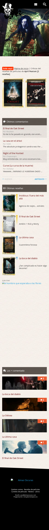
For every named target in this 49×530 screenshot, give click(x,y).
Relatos (31, 491)
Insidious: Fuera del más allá (31, 197)
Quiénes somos (17, 489)
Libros (37, 491)
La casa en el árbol (12, 140)
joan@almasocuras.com (28, 495)
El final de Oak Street (13, 128)
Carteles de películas (19, 491)
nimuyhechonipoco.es (30, 497)
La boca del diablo (28, 258)
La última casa (26, 237)
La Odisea (7, 415)
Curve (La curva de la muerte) (18, 165)
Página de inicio (21, 68)
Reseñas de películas (32, 489)
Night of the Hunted (13, 153)
